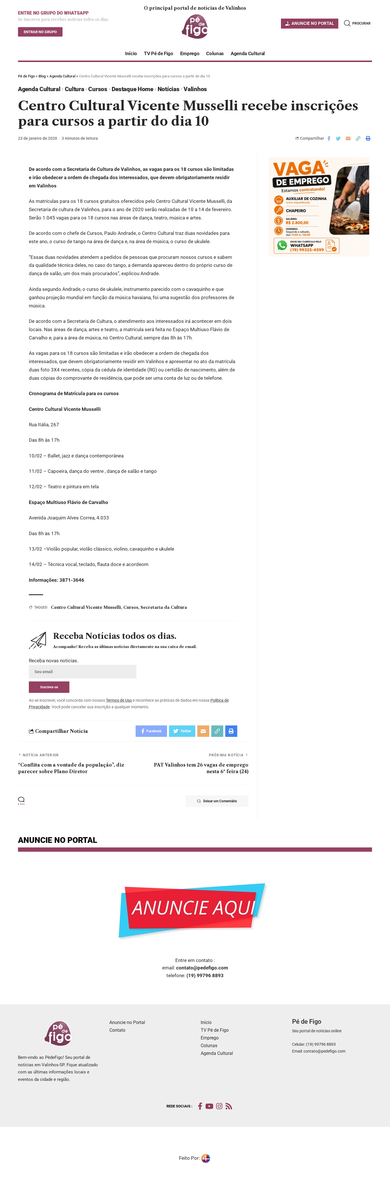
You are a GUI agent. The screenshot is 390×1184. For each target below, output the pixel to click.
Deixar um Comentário (220, 801)
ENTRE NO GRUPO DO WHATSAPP (53, 13)
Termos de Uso (119, 700)
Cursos (97, 89)
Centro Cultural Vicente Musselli (86, 607)
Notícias (169, 89)
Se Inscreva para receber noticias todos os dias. (63, 19)
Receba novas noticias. (53, 660)
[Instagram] (219, 1106)
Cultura (74, 89)
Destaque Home (132, 89)
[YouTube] (209, 1106)
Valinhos (195, 89)
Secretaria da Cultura (163, 607)
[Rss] (229, 1106)
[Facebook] (200, 1106)
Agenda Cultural (39, 89)
